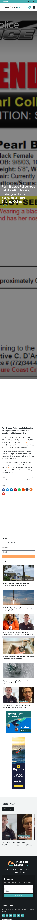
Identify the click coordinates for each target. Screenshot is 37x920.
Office (10, 467)
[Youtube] (10, 915)
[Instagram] (31, 2)
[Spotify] (22, 915)
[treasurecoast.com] (34, 7)
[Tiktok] (14, 915)
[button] (3, 489)
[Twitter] (33, 2)
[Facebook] (28, 2)
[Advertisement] (18, 404)
